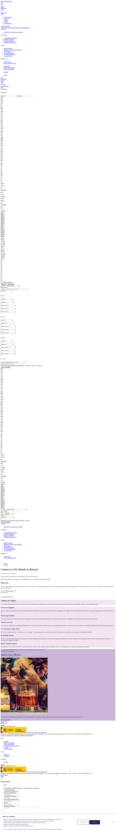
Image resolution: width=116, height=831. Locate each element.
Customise (83, 822)
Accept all (94, 822)
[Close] (113, 822)
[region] (58, 822)
